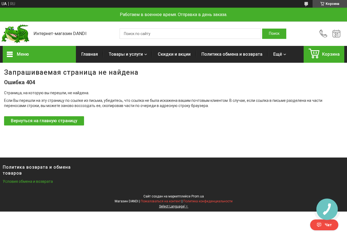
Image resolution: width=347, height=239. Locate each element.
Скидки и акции (174, 54)
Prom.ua (197, 196)
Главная (89, 54)
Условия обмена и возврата (28, 181)
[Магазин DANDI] (15, 33)
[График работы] (336, 33)
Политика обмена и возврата (231, 54)
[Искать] (274, 34)
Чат (328, 225)
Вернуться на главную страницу (44, 120)
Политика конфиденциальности (208, 201)
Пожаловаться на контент (161, 201)
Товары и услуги (126, 54)
